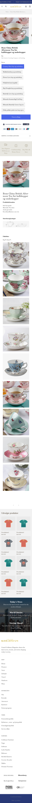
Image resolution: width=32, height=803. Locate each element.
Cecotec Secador (6, 760)
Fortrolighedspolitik (7, 726)
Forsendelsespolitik (7, 719)
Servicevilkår (5, 729)
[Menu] (2, 6)
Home (7, 12)
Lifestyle (4, 674)
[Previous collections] (13, 505)
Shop (3, 684)
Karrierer (4, 705)
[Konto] (26, 6)
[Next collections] (18, 505)
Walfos (3, 763)
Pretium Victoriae (7, 767)
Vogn (3, 743)
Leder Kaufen (5, 750)
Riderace (4, 753)
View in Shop (16, 117)
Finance (4, 667)
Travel (3, 677)
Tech (3, 670)
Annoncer (4, 701)
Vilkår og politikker (16, 800)
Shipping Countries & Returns (10, 135)
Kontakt (3, 698)
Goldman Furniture (7, 740)
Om (2, 695)
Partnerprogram (6, 708)
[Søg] (6, 6)
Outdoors (4, 680)
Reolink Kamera (6, 757)
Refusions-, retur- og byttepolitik (11, 722)
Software (4, 746)
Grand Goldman (18, 796)
